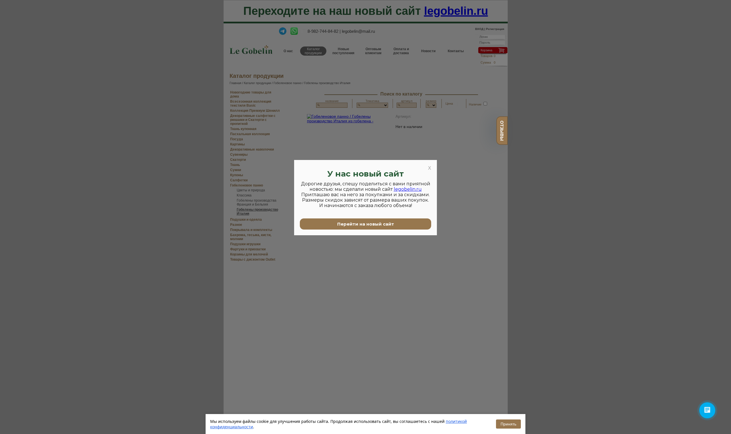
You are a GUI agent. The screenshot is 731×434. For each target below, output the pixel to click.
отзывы (501, 131)
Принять (508, 424)
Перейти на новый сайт (365, 224)
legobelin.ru (408, 189)
